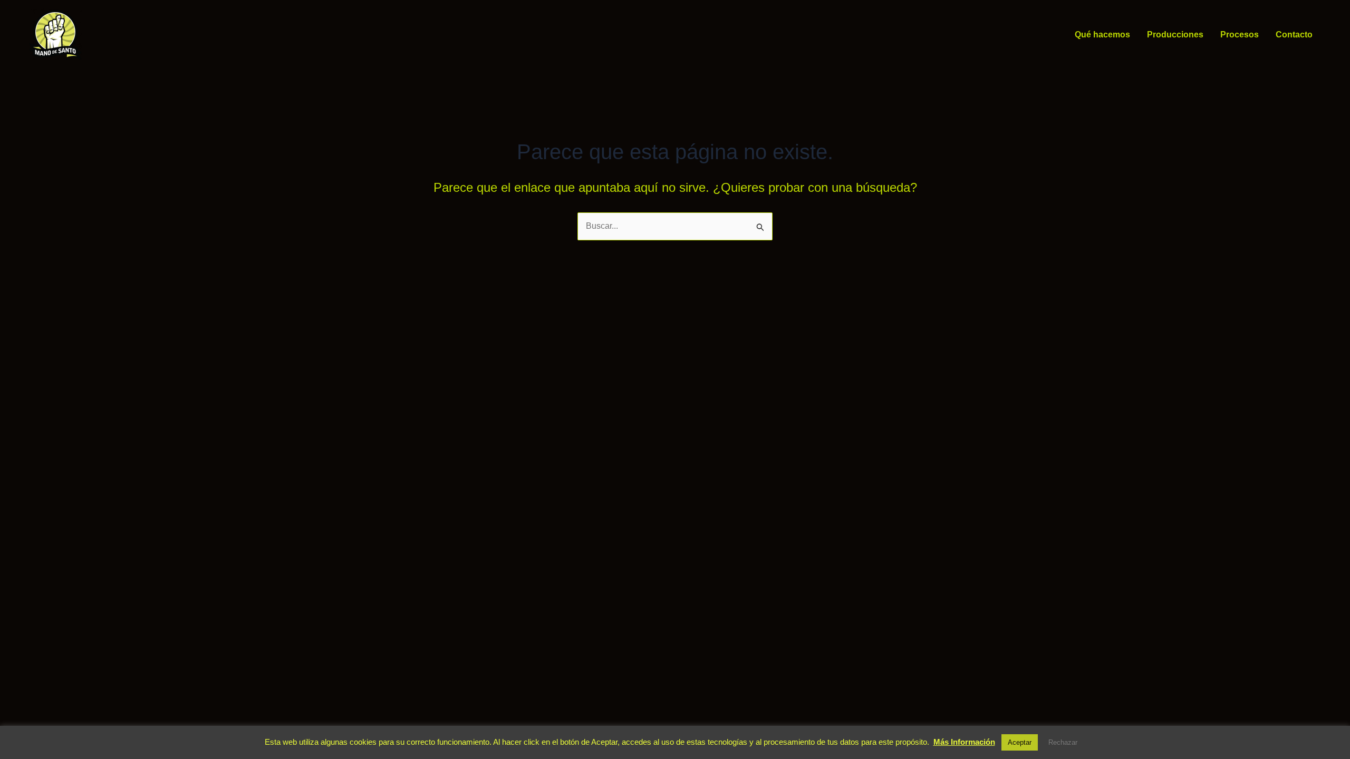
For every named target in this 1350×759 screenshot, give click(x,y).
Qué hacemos (1102, 34)
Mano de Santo (96, 34)
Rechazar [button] (1062, 742)
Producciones (1175, 34)
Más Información (964, 741)
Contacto (1294, 34)
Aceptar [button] (1019, 742)
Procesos (1239, 34)
